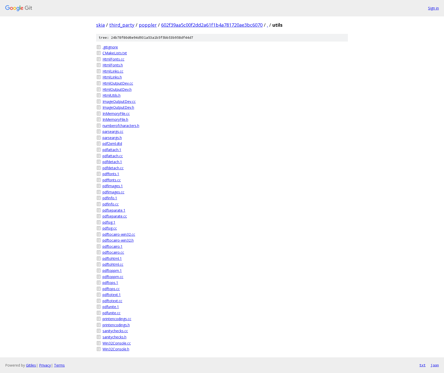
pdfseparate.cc (115, 216)
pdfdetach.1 (112, 161)
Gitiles (31, 365)
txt (422, 365)
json (435, 365)
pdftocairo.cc (113, 252)
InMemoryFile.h (115, 119)
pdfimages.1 (113, 185)
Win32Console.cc (117, 343)
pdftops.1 (110, 282)
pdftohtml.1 (112, 258)
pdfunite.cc (112, 312)
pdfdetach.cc (113, 167)
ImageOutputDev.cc (119, 101)
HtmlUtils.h (112, 95)
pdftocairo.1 (113, 246)
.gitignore (110, 47)
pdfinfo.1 (110, 197)
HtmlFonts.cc (113, 59)
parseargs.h (112, 137)
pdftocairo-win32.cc (119, 234)
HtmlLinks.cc (113, 71)
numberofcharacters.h (121, 125)
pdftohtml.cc (113, 264)
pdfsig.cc (110, 228)
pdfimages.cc (113, 192)
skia (100, 25)
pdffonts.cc (112, 180)
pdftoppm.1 (112, 270)
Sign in (433, 8)
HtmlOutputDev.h (117, 89)
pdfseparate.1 (114, 210)
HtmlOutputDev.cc (118, 83)
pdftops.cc (111, 288)
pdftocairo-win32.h (118, 240)
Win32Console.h (116, 349)
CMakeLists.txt (115, 53)
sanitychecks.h (114, 337)
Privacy (45, 365)
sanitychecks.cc (115, 330)
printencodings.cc (117, 318)
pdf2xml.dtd (112, 143)
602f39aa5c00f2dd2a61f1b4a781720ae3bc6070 (212, 25)
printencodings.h (116, 324)
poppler (148, 25)
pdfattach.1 (112, 149)
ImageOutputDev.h (118, 107)
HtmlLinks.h (112, 77)
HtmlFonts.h (113, 65)
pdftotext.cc (112, 300)
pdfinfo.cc (111, 204)
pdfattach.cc (113, 155)
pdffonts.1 (111, 173)
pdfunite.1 (111, 306)
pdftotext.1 (112, 294)
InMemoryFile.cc (116, 113)
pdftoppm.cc (113, 276)
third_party (121, 25)
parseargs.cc (113, 131)
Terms (59, 365)
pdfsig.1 (109, 222)
